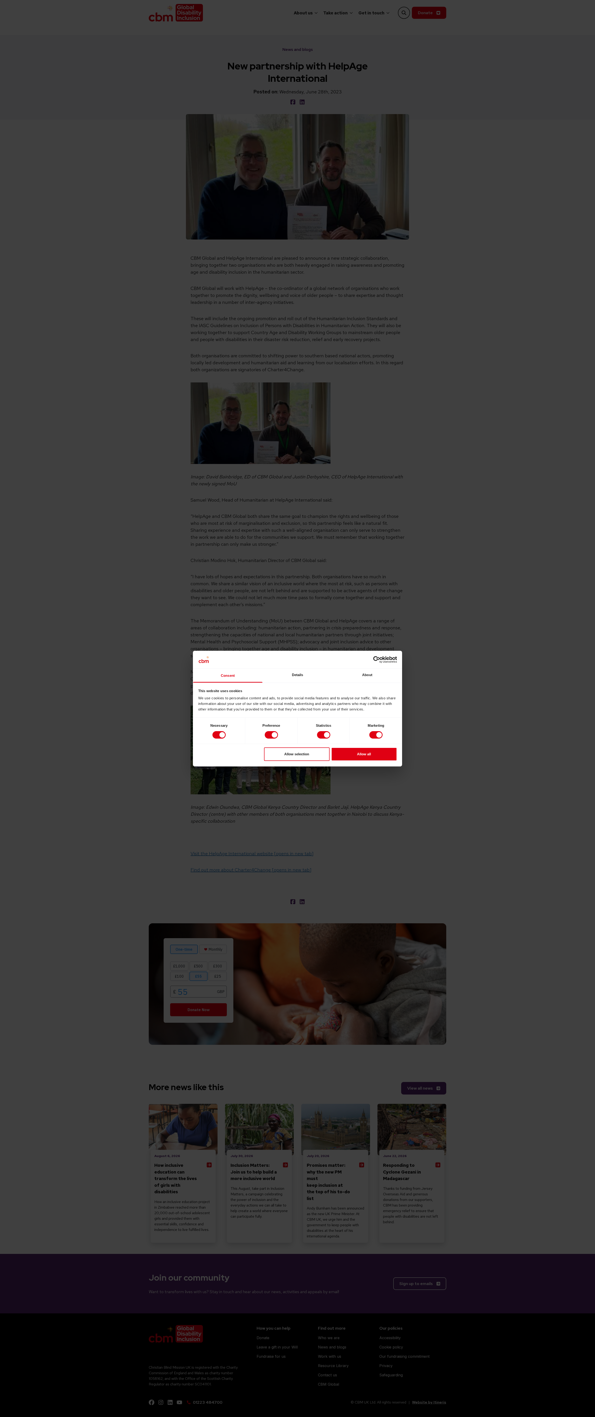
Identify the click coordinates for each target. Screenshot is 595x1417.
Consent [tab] (228, 675)
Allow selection (296, 754)
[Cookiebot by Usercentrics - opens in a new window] (376, 659)
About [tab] (367, 675)
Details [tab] (297, 675)
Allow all (364, 754)
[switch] (271, 735)
